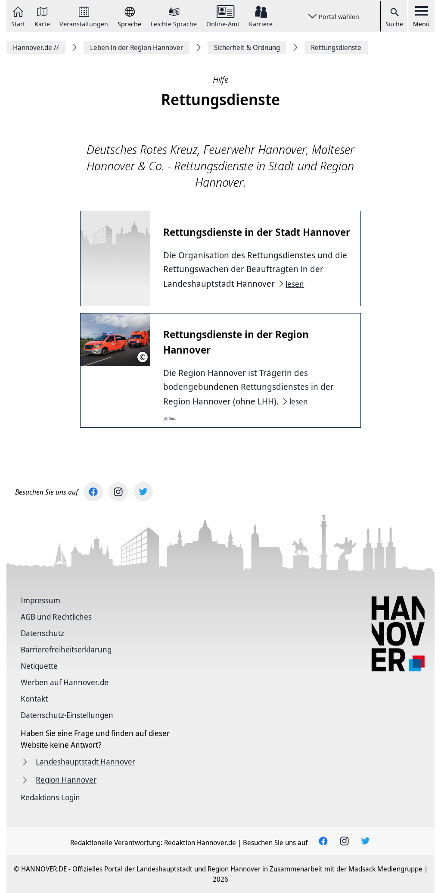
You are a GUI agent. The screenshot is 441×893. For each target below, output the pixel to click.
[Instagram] (118, 491)
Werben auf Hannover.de (65, 682)
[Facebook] (93, 491)
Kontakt (34, 698)
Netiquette (39, 666)
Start (18, 23)
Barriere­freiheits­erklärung (66, 649)
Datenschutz (42, 633)
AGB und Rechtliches (56, 616)
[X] (143, 491)
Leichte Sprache (174, 23)
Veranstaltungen (83, 23)
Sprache (129, 23)
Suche (394, 23)
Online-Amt (222, 23)
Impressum (40, 600)
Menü (421, 23)
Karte (42, 23)
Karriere (261, 23)
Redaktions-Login (50, 797)
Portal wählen (339, 16)
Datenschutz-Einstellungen (67, 715)
